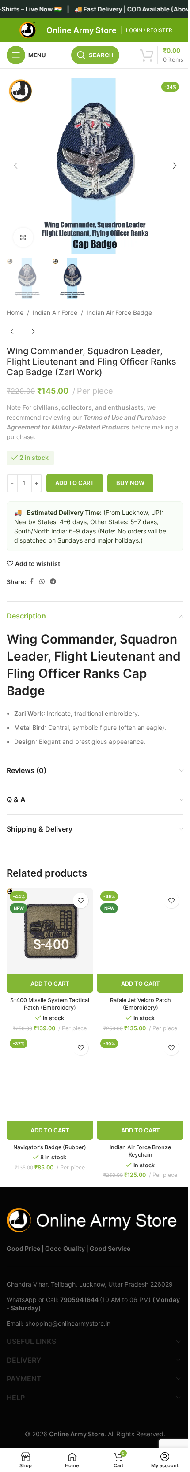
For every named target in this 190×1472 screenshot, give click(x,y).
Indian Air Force (55, 312)
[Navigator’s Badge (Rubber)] (50, 1078)
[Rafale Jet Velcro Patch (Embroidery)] (140, 931)
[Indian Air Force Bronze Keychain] (140, 1078)
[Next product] (33, 331)
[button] (15, 165)
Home (15, 312)
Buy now (130, 482)
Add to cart (74, 482)
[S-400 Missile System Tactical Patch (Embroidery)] (50, 931)
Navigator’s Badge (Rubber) (49, 1147)
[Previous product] (12, 331)
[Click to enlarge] (23, 238)
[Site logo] (27, 29)
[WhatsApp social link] (42, 582)
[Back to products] (22, 331)
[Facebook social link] (31, 582)
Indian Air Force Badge (119, 312)
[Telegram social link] (53, 582)
